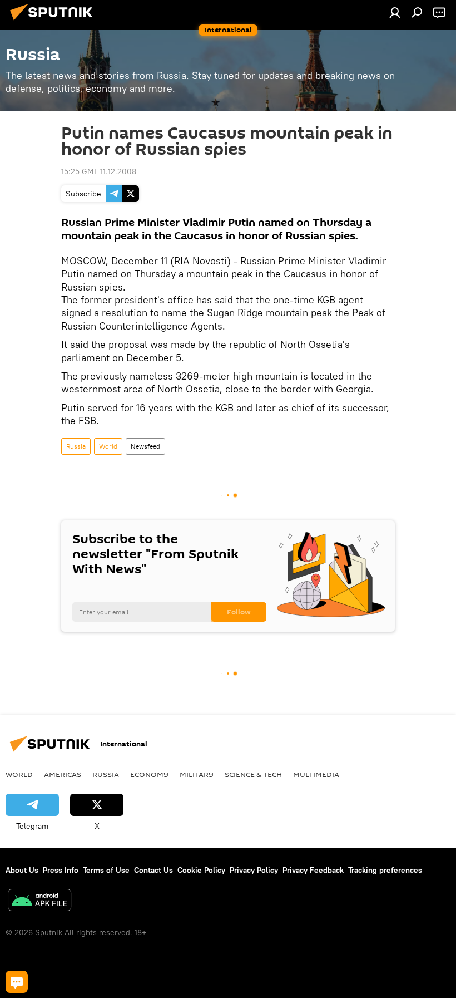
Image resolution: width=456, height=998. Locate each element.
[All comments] (17, 982)
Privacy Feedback (313, 870)
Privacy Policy (254, 870)
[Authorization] (395, 12)
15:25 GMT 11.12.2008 (98, 171)
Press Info (60, 870)
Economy (149, 774)
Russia (76, 446)
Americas (62, 774)
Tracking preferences (385, 870)
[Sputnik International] (54, 22)
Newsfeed (145, 446)
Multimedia (316, 774)
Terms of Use (106, 870)
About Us (22, 870)
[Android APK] (39, 901)
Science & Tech (253, 774)
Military (197, 774)
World (108, 446)
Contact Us (153, 870)
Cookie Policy (201, 870)
